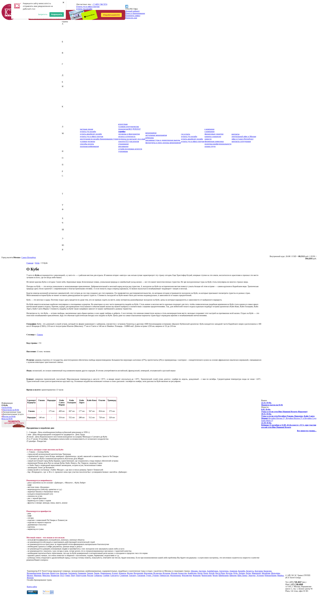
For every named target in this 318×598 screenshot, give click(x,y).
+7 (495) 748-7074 (99, 4)
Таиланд (65, 196)
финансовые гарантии (214, 134)
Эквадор (65, 241)
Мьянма (65, 149)
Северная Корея (68, 180)
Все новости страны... (307, 431)
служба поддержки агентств (130, 149)
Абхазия (65, 26)
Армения (66, 39)
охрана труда (210, 146)
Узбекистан (67, 207)
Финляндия (67, 214)
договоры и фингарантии (129, 134)
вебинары (149, 138)
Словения (66, 191)
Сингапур (66, 189)
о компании (209, 129)
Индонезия (66, 93)
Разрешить (56, 14)
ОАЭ (64, 160)
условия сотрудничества (128, 126)
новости (208, 139)
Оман (64, 162)
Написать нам (131, 18)
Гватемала (66, 66)
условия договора (87, 141)
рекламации (123, 146)
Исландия (66, 100)
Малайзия (66, 138)
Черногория (67, 225)
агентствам (123, 124)
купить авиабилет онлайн (91, 134)
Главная (29, 263)
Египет (65, 84)
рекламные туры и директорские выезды (162, 140)
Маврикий (66, 136)
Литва (64, 131)
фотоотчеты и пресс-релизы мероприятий (163, 143)
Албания (65, 33)
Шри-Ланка (67, 236)
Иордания (66, 95)
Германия (66, 68)
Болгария (66, 48)
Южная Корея (68, 247)
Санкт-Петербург (28, 257)
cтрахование (123, 144)
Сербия (65, 187)
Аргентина (66, 37)
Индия (64, 91)
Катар (64, 113)
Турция (65, 203)
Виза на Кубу (7, 419)
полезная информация (89, 146)
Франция (66, 216)
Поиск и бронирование (135, 13)
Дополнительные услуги (13, 414)
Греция (65, 71)
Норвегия (66, 156)
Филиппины (67, 212)
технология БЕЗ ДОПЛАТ (129, 129)
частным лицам (86, 129)
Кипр (64, 115)
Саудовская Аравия (70, 178)
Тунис (64, 200)
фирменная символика (214, 141)
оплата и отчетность (126, 136)
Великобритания (69, 55)
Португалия (67, 169)
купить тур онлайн (84, 9)
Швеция (65, 234)
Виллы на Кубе (9, 416)
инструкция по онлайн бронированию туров (99, 139)
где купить (185, 134)
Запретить (42, 14)
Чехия (64, 227)
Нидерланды (67, 153)
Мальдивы (66, 140)
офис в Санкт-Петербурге (242, 139)
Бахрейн (65, 44)
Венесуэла (66, 60)
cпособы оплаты (87, 144)
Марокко (65, 144)
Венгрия (65, 57)
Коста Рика (66, 120)
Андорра (65, 35)
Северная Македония (71, 182)
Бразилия (66, 51)
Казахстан (66, 109)
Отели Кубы (6, 407)
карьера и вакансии (213, 136)
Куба (64, 122)
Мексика (65, 147)
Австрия (65, 28)
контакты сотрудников (241, 141)
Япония (65, 254)
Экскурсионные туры (12, 412)
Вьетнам (65, 62)
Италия (65, 104)
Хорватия (66, 220)
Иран (64, 98)
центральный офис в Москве (244, 136)
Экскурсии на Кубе (11, 410)
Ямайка (65, 252)
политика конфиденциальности (218, 144)
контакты (235, 134)
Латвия (65, 129)
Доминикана (67, 80)
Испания (65, 102)
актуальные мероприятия (156, 135)
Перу (64, 167)
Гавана (40, 335)
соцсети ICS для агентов (128, 141)
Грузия (65, 73)
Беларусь (65, 46)
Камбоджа (66, 111)
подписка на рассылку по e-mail (131, 139)
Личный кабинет (132, 11)
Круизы (229, 573)
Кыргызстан (67, 124)
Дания (64, 77)
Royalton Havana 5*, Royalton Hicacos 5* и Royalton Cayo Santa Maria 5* (288, 417)
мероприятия (150, 133)
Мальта (65, 142)
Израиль (65, 89)
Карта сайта (32, 587)
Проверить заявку (132, 16)
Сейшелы (66, 185)
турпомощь (123, 151)
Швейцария (67, 232)
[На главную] (9, 19)
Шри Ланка (242, 575)
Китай (64, 118)
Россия (65, 174)
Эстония (65, 243)
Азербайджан (67, 30)
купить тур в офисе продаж (87, 6)
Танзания (66, 198)
